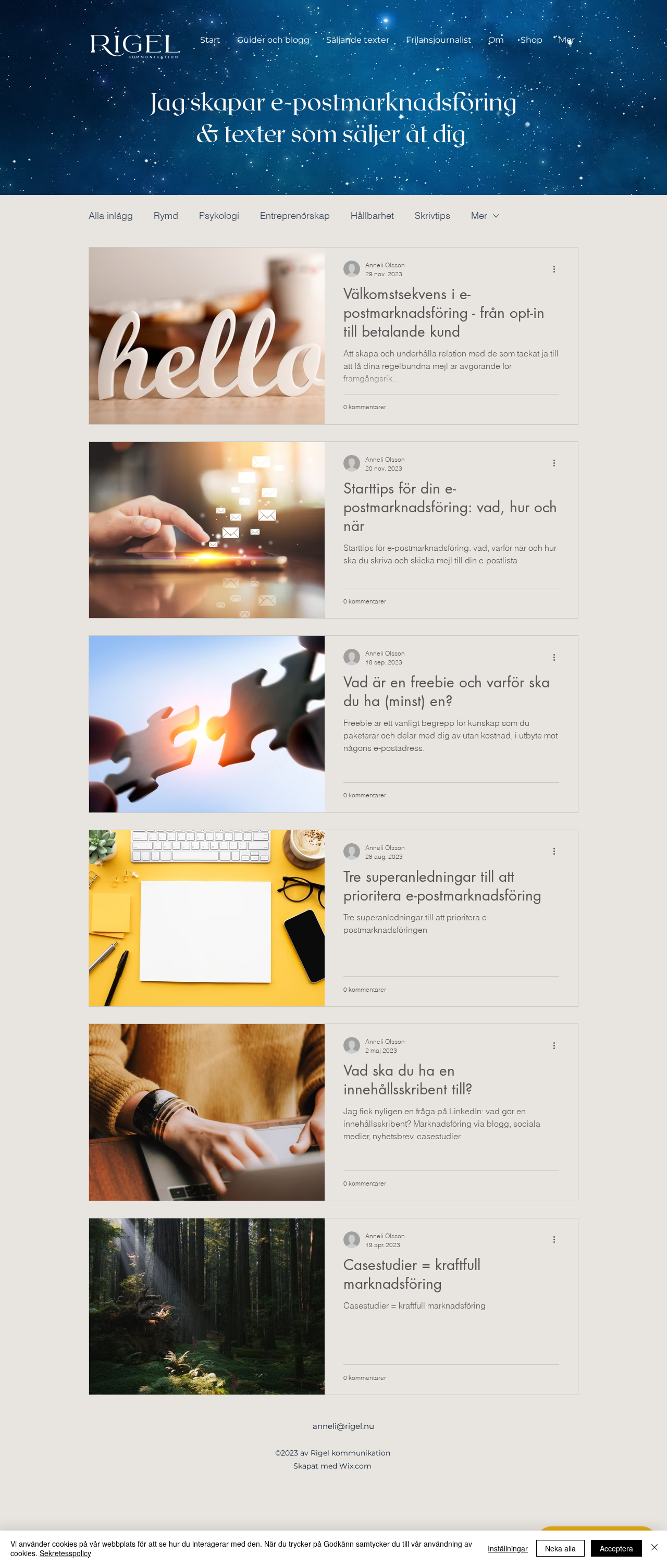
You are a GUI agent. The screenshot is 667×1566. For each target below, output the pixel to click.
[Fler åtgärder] (557, 269)
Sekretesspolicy (65, 1553)
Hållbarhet (372, 215)
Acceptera (616, 1548)
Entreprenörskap (295, 215)
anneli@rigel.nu (343, 1426)
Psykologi (219, 215)
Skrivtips (432, 215)
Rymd (166, 215)
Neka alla (560, 1548)
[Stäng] (654, 1548)
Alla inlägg (111, 215)
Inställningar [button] (508, 1548)
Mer (479, 215)
